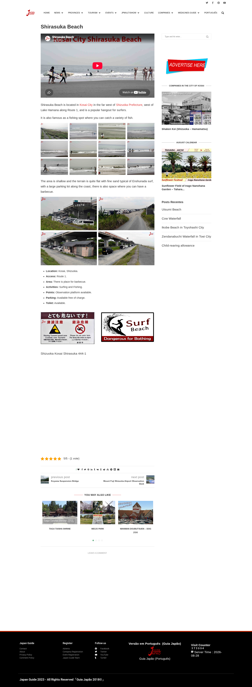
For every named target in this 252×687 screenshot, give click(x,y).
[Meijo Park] (97, 512)
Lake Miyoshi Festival (175, 185)
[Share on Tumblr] (94, 469)
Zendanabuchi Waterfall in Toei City (186, 233)
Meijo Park (97, 529)
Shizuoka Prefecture (129, 104)
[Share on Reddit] (104, 469)
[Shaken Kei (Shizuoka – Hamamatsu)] (186, 108)
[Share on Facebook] (82, 469)
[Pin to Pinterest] (88, 469)
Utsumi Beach (171, 206)
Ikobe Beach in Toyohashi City (183, 224)
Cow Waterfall (171, 215)
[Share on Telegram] (111, 469)
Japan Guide (27, 643)
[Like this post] (78, 469)
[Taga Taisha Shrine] (59, 512)
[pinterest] (218, 3)
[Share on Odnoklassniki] (101, 469)
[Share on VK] (98, 469)
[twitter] (207, 3)
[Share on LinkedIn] (91, 469)
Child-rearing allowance (178, 242)
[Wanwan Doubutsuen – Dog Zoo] (135, 512)
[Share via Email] (118, 469)
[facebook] (213, 3)
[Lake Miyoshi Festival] (186, 165)
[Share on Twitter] (85, 469)
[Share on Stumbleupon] (108, 469)
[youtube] (224, 3)
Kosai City (86, 104)
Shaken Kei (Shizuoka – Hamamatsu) (185, 129)
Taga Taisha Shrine (60, 529)
